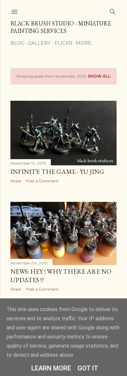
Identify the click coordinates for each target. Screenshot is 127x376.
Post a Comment (42, 180)
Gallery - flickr (50, 43)
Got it (88, 368)
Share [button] (15, 180)
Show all (99, 76)
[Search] (113, 10)
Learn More (51, 368)
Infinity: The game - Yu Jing (57, 171)
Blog (17, 43)
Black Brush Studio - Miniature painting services (60, 27)
